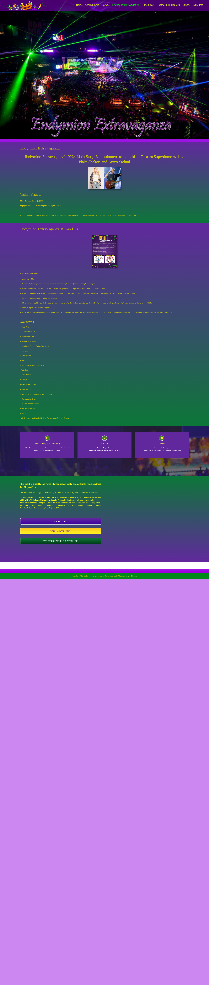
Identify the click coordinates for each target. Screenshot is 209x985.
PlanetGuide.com (131, 576)
